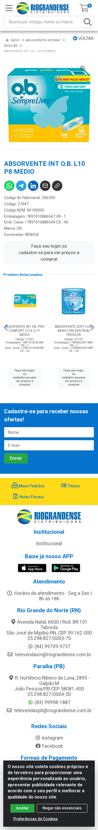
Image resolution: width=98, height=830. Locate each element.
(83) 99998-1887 (53, 702)
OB (19, 228)
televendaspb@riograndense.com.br (52, 710)
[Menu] (9, 8)
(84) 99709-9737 (53, 646)
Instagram (52, 738)
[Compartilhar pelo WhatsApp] (9, 186)
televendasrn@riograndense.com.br (52, 654)
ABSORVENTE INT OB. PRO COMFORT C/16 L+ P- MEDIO (24, 331)
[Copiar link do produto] (57, 186)
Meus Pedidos (31, 486)
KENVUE (32, 234)
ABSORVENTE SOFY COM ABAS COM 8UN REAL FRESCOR (74, 331)
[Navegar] (5, 327)
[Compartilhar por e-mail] (45, 186)
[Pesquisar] (87, 21)
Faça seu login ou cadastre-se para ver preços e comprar (49, 253)
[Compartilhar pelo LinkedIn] (33, 186)
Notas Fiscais (31, 497)
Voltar (85, 38)
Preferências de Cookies (35, 819)
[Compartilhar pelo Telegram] (21, 186)
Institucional (49, 543)
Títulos (73, 486)
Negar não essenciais (62, 808)
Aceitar (22, 808)
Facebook (52, 746)
